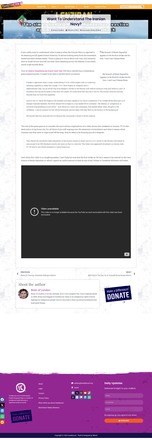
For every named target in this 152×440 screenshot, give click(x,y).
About (54, 7)
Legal (40, 389)
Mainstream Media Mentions (48, 408)
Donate (86, 7)
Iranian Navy (90, 30)
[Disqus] (76, 343)
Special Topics (70, 7)
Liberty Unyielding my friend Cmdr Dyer (45, 71)
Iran (83, 30)
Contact (41, 393)
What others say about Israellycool (51, 403)
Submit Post (41, 7)
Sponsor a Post (100, 7)
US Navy (98, 30)
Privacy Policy (43, 398)
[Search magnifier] (142, 6)
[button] (2, 399)
